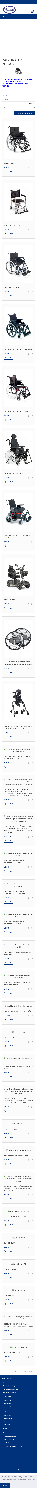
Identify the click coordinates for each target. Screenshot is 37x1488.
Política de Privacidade (10, 1389)
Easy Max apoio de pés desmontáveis (18, 1011)
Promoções (6, 1424)
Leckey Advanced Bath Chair (15, 1216)
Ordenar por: (30, 96)
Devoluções (7, 1404)
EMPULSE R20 (9, 1037)
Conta (5, 1433)
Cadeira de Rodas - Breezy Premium (18, 349)
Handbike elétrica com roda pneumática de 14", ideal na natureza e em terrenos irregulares (18, 1101)
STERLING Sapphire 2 (12, 1352)
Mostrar (31, 103)
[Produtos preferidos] (29, 2)
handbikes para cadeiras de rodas (17, 1155)
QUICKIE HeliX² (9, 1243)
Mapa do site (7, 1407)
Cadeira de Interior (12, 225)
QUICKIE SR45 (9, 1295)
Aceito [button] (5, 1485)
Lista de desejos (8, 1439)
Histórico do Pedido (9, 1436)
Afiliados (6, 1421)
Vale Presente (7, 1418)
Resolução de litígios (10, 1386)
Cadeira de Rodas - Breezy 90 (15, 287)
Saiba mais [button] (31, 1479)
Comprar (10, 171)
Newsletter (6, 1442)
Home (19, 33)
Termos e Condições (9, 1392)
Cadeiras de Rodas (18, 38)
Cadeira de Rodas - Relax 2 (14, 473)
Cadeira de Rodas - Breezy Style (17, 411)
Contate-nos (7, 1400)
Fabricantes (7, 1415)
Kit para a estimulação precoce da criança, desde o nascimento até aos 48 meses (18, 1188)
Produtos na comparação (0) (25, 113)
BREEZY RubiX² (9, 163)
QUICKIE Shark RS (10, 1269)
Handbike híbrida (10, 1129)
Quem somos (7, 1383)
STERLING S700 (9, 600)
